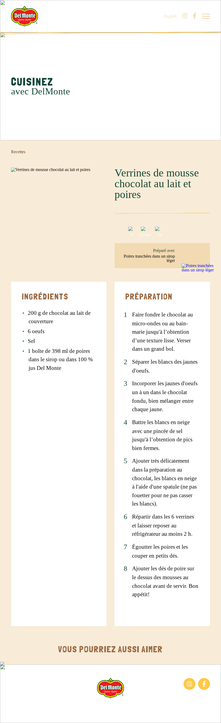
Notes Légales (123, 706)
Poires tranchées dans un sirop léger (149, 258)
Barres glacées (23, 680)
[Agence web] (9, 714)
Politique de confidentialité (164, 706)
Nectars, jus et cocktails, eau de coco (37, 692)
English (170, 16)
